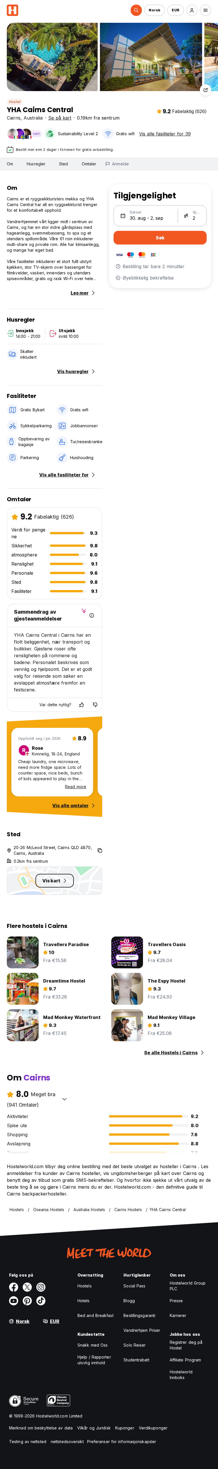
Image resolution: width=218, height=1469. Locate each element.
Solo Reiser (134, 1345)
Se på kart (59, 118)
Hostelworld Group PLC (188, 1286)
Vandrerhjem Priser (141, 1330)
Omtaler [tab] (89, 163)
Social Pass (134, 1285)
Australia (33, 118)
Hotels (83, 1300)
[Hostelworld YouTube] (13, 1300)
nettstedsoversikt (67, 1441)
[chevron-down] (64, 1099)
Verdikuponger (153, 1427)
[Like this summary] (81, 704)
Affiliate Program (185, 1359)
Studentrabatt (136, 1359)
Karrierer (178, 1315)
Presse (176, 1300)
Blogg (129, 1300)
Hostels (84, 1285)
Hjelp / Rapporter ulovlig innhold (94, 1360)
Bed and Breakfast (95, 1315)
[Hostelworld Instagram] (40, 1287)
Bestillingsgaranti (139, 1315)
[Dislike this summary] (95, 704)
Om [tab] (10, 163)
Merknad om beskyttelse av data (41, 1427)
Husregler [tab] (36, 163)
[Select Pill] (136, 10)
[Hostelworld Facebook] (13, 1287)
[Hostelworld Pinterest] (27, 1300)
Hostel (14, 102)
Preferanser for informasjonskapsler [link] (121, 1441)
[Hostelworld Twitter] (27, 1287)
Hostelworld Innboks (181, 1374)
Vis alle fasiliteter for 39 (165, 134)
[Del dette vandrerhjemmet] (205, 90)
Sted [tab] (63, 163)
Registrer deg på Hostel (186, 1345)
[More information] (91, 615)
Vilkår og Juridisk (94, 1427)
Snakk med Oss (92, 1345)
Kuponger (124, 1427)
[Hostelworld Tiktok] (40, 1300)
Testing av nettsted (27, 1441)
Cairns (13, 118)
